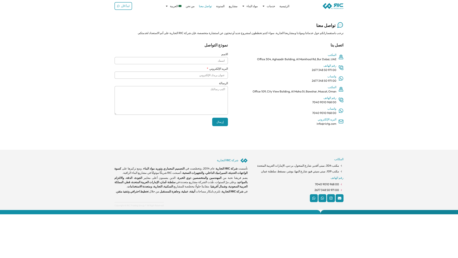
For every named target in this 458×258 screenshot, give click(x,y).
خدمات (271, 6)
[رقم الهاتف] (341, 67)
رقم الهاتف (329, 65)
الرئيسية (284, 6)
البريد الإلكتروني (327, 119)
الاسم (224, 54)
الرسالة (223, 83)
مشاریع (233, 6)
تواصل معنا (205, 6)
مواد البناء (252, 6)
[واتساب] (341, 78)
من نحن (190, 6)
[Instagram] (331, 198)
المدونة (220, 6)
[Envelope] (340, 198)
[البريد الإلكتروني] (341, 121)
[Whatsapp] (322, 198)
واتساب (331, 76)
